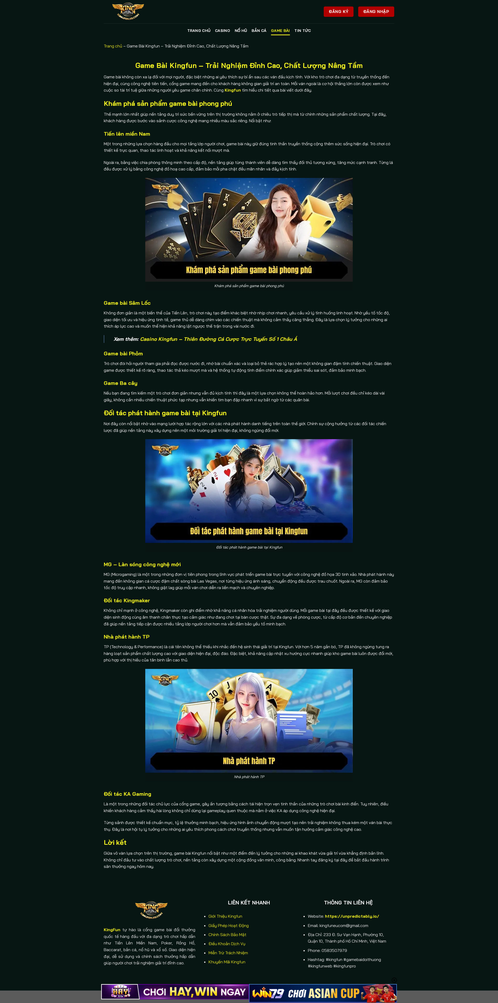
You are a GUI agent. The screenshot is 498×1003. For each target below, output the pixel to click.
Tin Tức (302, 30)
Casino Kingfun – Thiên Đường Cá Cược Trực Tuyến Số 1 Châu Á (218, 339)
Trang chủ (199, 30)
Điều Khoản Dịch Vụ (227, 943)
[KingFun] (130, 11)
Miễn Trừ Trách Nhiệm (228, 952)
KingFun (112, 929)
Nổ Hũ (241, 30)
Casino (222, 30)
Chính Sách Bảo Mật (227, 934)
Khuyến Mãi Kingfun (227, 961)
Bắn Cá (259, 30)
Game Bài (280, 30)
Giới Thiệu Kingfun (225, 916)
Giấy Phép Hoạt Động (229, 925)
